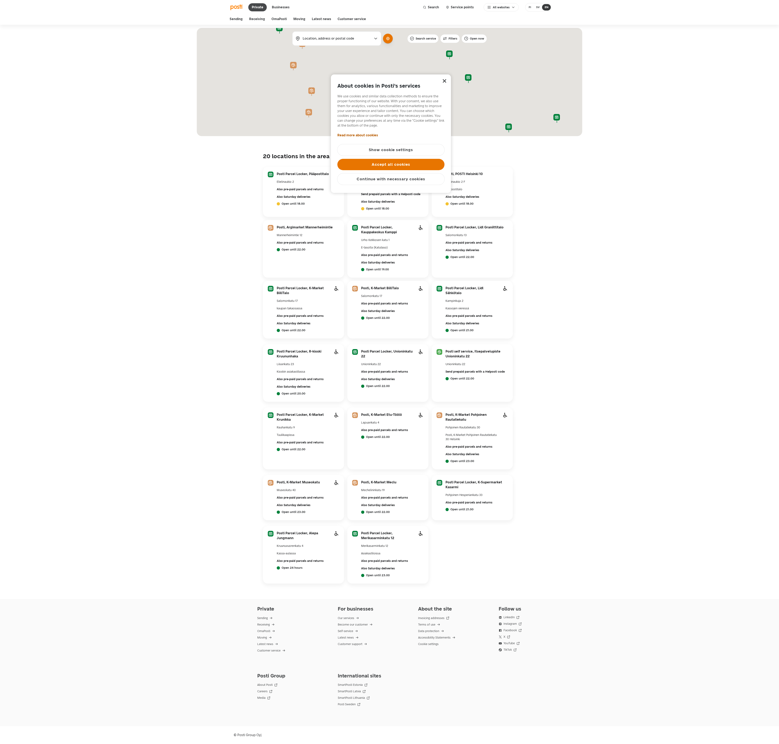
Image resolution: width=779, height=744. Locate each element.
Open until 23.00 (462, 461)
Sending (236, 19)
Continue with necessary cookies (391, 179)
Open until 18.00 (293, 203)
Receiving (257, 19)
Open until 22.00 (293, 249)
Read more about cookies (357, 135)
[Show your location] (388, 38)
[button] (449, 55)
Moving (299, 19)
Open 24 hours (292, 568)
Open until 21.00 (461, 330)
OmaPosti (279, 19)
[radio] (530, 7)
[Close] (444, 80)
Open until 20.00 (293, 393)
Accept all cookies (391, 164)
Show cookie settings (391, 149)
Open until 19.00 (377, 269)
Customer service (352, 19)
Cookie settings (428, 644)
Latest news (321, 19)
